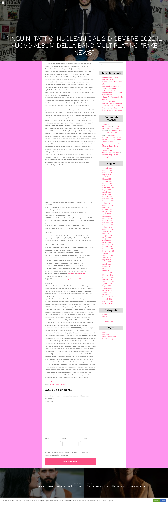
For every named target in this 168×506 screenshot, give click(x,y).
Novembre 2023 (108, 201)
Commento (50, 402)
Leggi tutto (110, 501)
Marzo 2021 (106, 268)
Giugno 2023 (107, 209)
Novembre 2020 (108, 277)
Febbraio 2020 (107, 297)
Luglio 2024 (106, 190)
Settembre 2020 (108, 281)
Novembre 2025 (108, 172)
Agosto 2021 (106, 257)
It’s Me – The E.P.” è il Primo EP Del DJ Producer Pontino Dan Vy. (111, 137)
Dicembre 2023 (107, 199)
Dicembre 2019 (107, 301)
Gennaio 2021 (107, 273)
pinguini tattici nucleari (58, 384)
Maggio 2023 (107, 212)
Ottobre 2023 (107, 203)
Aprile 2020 (106, 292)
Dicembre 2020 (107, 275)
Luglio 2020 (106, 286)
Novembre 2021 (108, 251)
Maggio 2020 (107, 290)
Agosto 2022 (107, 231)
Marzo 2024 (106, 194)
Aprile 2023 (106, 214)
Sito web (83, 438)
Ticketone (70, 273)
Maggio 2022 (107, 238)
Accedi (104, 332)
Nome (47, 438)
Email (65, 438)
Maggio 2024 (107, 192)
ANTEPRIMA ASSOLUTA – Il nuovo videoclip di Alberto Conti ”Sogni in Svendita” (112, 103)
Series (104, 319)
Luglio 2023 (106, 207)
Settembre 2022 (108, 229)
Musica (53, 382)
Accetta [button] (156, 500)
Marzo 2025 (106, 179)
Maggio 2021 (106, 264)
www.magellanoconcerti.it (71, 279)
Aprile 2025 (106, 177)
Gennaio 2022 (107, 247)
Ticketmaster (80, 273)
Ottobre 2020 (107, 279)
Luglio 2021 (106, 260)
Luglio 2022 (106, 233)
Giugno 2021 (106, 262)
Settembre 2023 (108, 205)
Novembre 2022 (108, 225)
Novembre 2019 (108, 303)
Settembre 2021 (108, 255)
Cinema (105, 314)
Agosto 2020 (107, 284)
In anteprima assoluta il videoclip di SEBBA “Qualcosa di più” (111, 88)
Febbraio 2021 (107, 271)
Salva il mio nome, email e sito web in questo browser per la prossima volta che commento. (68, 453)
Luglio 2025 (106, 175)
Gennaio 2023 (107, 220)
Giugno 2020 (107, 288)
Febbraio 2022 (107, 244)
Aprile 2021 (106, 266)
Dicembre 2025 (107, 170)
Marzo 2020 (106, 295)
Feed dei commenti (109, 336)
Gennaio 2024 (107, 196)
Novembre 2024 (108, 185)
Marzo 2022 (106, 242)
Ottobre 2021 (107, 253)
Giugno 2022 (107, 236)
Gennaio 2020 (107, 299)
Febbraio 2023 (107, 218)
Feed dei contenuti (109, 334)
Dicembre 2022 (107, 223)
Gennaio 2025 (107, 181)
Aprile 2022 (106, 240)
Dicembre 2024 (107, 183)
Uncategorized (107, 321)
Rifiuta (163, 500)
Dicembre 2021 (107, 249)
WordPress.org (107, 339)
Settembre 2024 (108, 188)
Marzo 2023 (106, 216)
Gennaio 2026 (107, 168)
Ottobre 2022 (107, 227)
